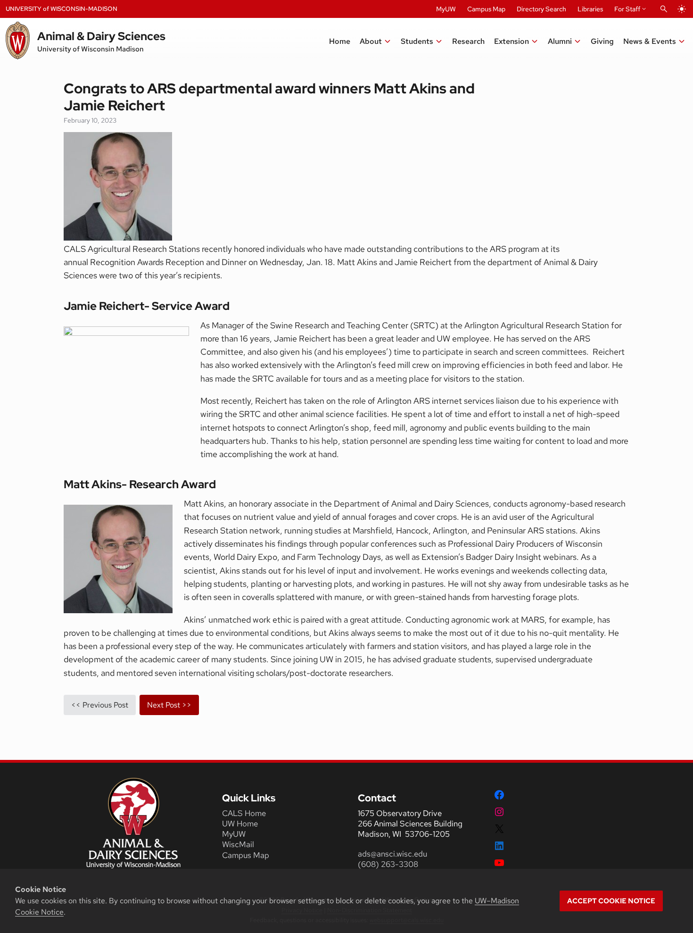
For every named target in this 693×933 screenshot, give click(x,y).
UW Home (240, 823)
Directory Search (541, 9)
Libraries (590, 9)
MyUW (446, 9)
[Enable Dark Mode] (681, 9)
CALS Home (244, 813)
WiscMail (238, 844)
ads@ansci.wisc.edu (392, 854)
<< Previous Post (99, 705)
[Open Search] (663, 9)
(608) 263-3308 (389, 864)
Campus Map (486, 9)
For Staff (627, 9)
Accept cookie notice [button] (611, 901)
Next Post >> (169, 705)
